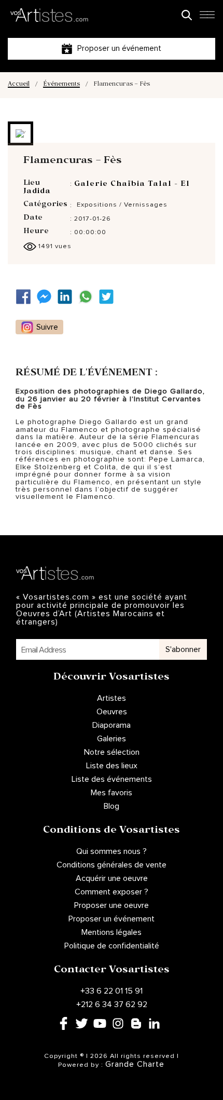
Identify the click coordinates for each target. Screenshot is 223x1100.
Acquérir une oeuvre (112, 878)
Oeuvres (111, 712)
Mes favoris (111, 793)
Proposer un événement (111, 919)
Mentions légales (111, 932)
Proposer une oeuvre (111, 905)
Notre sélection (112, 752)
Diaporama (111, 725)
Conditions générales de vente (111, 865)
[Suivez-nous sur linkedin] (67, 296)
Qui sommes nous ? (111, 851)
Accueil (19, 84)
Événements (61, 84)
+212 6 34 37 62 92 (111, 1004)
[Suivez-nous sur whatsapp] (88, 296)
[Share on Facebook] (26, 296)
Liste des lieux (111, 766)
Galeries (111, 739)
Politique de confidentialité (111, 946)
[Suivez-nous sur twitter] (109, 296)
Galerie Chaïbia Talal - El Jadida (106, 188)
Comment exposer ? (111, 892)
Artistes (111, 698)
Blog (111, 806)
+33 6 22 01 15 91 (111, 991)
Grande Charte (134, 1064)
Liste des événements (112, 779)
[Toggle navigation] (207, 17)
